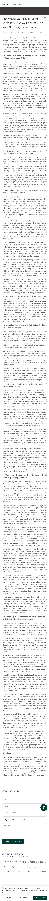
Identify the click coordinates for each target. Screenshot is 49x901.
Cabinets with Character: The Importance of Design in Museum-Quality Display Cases (13, 871)
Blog (27, 856)
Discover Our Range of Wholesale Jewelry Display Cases (37, 871)
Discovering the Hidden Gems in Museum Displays (37, 867)
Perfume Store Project (10, 856)
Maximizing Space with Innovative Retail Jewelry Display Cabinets (13, 867)
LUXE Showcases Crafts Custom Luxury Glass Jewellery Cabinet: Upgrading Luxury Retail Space (37, 862)
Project (21, 856)
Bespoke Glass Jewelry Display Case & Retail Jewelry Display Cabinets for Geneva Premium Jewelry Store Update (24, 862)
